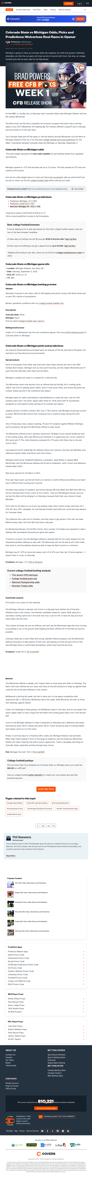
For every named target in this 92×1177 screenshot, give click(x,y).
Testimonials (11, 1065)
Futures (53, 10)
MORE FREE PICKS (46, 789)
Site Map (9, 1131)
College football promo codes (69, 252)
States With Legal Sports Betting (37, 803)
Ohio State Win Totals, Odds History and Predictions (32, 931)
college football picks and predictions (59, 140)
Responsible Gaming (56, 1063)
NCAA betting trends (74, 332)
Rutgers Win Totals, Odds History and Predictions (31, 892)
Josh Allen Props (15, 1026)
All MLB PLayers (15, 1012)
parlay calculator (35, 775)
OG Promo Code (15, 968)
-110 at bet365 (32, 652)
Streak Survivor (12, 1083)
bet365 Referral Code (14, 814)
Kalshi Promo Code (16, 955)
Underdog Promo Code (18, 974)
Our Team (10, 1060)
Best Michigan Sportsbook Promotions (40, 808)
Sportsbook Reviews (56, 1055)
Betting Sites (55, 1065)
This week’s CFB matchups (25, 575)
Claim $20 (80, 19)
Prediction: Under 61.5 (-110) (22, 204)
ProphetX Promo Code (17, 978)
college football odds (39, 180)
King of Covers (12, 1086)
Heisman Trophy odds (22, 586)
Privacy (22, 1131)
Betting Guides (56, 1050)
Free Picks (37, 10)
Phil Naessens (15, 42)
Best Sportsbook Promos (15, 808)
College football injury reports (31, 321)
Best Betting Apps (55, 1076)
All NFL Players (14, 1039)
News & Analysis (65, 10)
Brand (8, 1063)
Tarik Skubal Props (16, 1008)
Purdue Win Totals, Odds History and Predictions (31, 902)
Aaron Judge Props (16, 1005)
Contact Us (10, 1055)
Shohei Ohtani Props (16, 998)
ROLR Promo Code (16, 984)
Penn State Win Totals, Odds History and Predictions (32, 912)
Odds (45, 10)
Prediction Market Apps (18, 951)
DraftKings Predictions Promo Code (23, 964)
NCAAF (9, 10)
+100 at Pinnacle (35, 562)
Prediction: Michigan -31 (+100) (23, 201)
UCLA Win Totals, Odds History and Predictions (30, 883)
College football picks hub (24, 578)
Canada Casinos (54, 1073)
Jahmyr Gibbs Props (16, 1036)
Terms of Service (32, 1131)
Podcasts (52, 1060)
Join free (68, 4)
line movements (56, 177)
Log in (79, 4)
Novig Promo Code (16, 961)
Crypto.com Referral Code (19, 981)
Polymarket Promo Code (18, 958)
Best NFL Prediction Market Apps (67, 808)
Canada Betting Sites (57, 1070)
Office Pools (11, 1088)
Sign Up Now (70, 239)
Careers (9, 1057)
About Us (11, 1050)
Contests (11, 1078)
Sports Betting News (56, 1057)
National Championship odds (26, 582)
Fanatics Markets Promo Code (21, 971)
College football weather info (51, 303)
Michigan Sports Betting (14, 803)
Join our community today (46, 1108)
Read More (10, 856)
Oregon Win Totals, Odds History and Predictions (31, 921)
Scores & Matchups (23, 10)
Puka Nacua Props (16, 1032)
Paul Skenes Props (16, 1002)
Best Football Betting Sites (60, 803)
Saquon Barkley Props (17, 1029)
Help (16, 1131)
